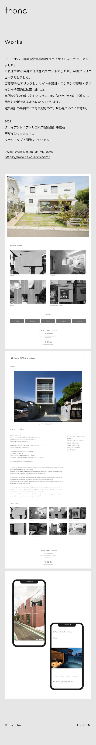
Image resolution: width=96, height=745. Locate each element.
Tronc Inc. (15, 725)
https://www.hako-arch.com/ (27, 157)
